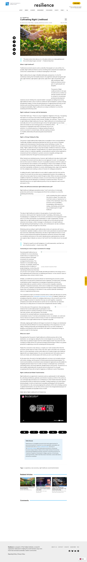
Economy (33, 10)
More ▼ (62, 10)
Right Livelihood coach (43, 446)
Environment (40, 10)
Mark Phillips (31, 22)
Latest (20, 10)
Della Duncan (25, 22)
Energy (26, 10)
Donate (66, 547)
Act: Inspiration (24, 17)
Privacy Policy (21, 554)
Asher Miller (23, 489)
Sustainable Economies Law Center (42, 296)
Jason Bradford (61, 491)
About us (54, 547)
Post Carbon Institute (78, 7)
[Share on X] (43, 432)
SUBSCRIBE (76, 3)
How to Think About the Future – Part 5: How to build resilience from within (43, 488)
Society (56, 10)
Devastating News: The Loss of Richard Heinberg (27, 488)
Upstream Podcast (32, 448)
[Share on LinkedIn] (53, 432)
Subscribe (73, 547)
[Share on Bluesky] (24, 432)
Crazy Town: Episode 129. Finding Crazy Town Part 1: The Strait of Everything (59, 488)
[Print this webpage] (62, 432)
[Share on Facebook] (34, 432)
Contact (60, 547)
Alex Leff (56, 492)
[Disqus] (43, 518)
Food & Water (49, 10)
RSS (78, 547)
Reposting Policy (12, 554)
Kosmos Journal (48, 22)
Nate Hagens (39, 491)
